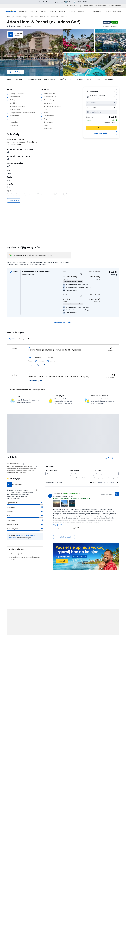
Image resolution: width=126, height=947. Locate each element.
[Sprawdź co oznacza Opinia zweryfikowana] (79, 493)
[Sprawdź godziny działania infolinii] (80, 6)
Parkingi (21, 339)
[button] (101, 97)
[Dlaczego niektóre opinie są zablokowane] (23, 464)
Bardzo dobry (18, 33)
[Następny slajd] (120, 79)
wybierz (14, 349)
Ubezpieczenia (32, 339)
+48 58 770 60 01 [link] (74, 6)
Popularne (12, 339)
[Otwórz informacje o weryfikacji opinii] (37, 466)
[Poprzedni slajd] (6, 79)
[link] (10, 11)
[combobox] (56, 474)
